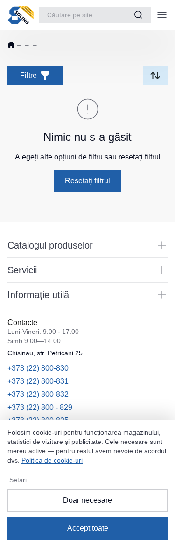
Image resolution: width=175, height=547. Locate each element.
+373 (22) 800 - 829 (39, 407)
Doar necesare (87, 500)
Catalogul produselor (50, 245)
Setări (18, 480)
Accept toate (87, 528)
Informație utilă (38, 295)
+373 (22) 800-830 (38, 368)
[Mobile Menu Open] (162, 15)
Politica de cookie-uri (52, 460)
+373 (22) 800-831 (38, 381)
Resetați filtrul (87, 181)
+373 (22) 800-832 (38, 394)
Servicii (22, 270)
